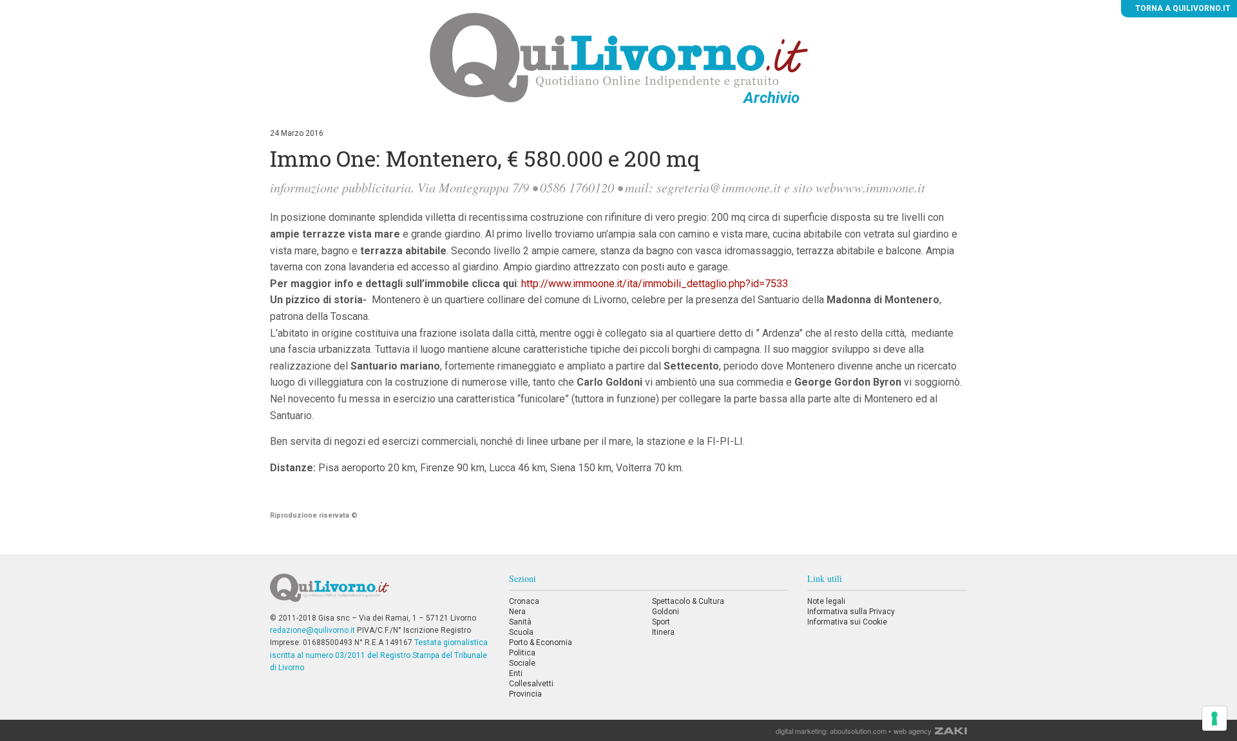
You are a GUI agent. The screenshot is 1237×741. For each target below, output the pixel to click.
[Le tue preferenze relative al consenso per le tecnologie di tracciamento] (1214, 718)
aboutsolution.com (858, 731)
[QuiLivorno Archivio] (619, 57)
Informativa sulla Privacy (851, 611)
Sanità (520, 621)
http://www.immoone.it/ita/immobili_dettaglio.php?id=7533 (654, 283)
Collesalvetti (531, 683)
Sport (661, 621)
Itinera (663, 632)
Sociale (522, 663)
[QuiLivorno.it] (379, 593)
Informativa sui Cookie (847, 621)
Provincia (525, 694)
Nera (517, 611)
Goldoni (665, 611)
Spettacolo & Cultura (688, 601)
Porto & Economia (540, 642)
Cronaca (524, 601)
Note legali (826, 601)
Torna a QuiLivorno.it (1182, 8)
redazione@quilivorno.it (312, 630)
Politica (522, 652)
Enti (516, 673)
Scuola (521, 632)
